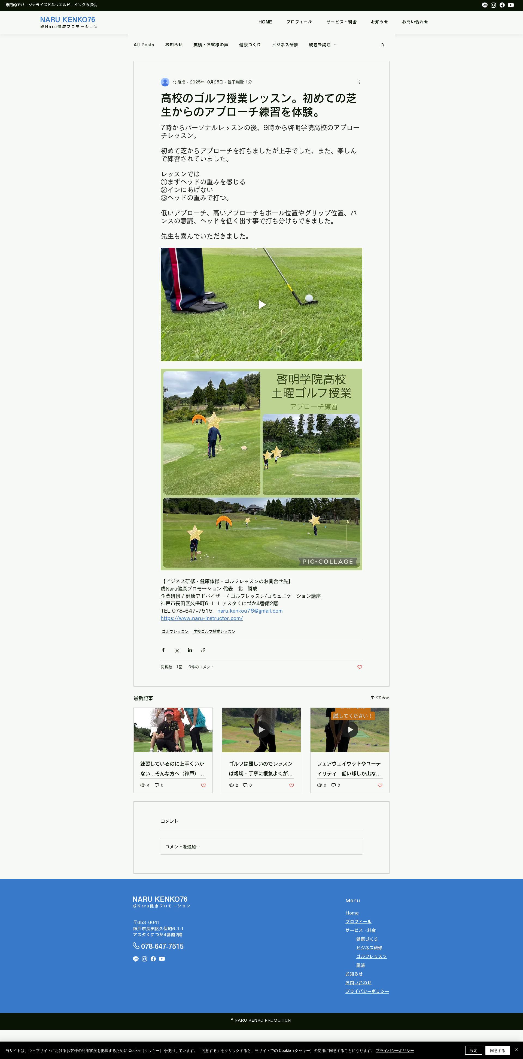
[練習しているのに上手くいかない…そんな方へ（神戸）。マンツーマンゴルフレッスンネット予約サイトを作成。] (173, 730)
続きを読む (320, 45)
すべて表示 (380, 697)
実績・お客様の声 (210, 45)
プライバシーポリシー (395, 1050)
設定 (474, 1050)
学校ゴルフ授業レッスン (214, 631)
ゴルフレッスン (175, 631)
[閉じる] (516, 1050)
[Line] (484, 5)
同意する (497, 1050)
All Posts (143, 45)
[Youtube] (510, 5)
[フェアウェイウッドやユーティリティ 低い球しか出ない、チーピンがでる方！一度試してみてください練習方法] (350, 730)
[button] (341, 21)
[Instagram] (493, 5)
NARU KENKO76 (67, 19)
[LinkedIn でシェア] (190, 650)
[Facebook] (502, 5)
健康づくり (250, 45)
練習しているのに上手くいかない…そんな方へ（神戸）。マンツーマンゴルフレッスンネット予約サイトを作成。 (172, 769)
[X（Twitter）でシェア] (176, 650)
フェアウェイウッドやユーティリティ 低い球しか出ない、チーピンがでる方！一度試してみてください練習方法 (349, 769)
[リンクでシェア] (203, 650)
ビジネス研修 (285, 45)
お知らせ (174, 45)
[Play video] (261, 304)
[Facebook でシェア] (163, 650)
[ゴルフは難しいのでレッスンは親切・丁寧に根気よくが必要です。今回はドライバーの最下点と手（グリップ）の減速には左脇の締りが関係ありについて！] (261, 730)
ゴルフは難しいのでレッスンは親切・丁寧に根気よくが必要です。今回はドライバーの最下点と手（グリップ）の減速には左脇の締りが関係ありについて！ (261, 769)
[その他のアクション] (359, 82)
